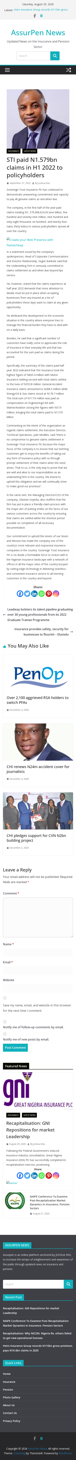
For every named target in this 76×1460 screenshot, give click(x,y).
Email (8, 962)
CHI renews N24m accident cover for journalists (38, 769)
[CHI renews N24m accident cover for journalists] (38, 726)
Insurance (13, 151)
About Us (9, 1405)
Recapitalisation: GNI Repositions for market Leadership (30, 1129)
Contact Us (10, 1413)
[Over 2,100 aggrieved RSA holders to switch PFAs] (38, 657)
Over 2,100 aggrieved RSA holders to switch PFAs (38, 700)
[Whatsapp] (41, 593)
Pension (8, 1389)
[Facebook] (20, 593)
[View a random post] (68, 70)
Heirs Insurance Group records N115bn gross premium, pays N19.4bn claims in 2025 (41, 12)
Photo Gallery (11, 1397)
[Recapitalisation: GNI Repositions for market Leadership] (38, 1090)
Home (7, 1374)
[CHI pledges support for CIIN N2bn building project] (38, 795)
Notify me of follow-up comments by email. (33, 1027)
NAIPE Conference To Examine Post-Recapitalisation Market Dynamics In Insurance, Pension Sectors (50, 1202)
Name (8, 944)
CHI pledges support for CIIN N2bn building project (36, 838)
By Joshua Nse (42, 183)
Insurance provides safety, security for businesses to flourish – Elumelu (41, 631)
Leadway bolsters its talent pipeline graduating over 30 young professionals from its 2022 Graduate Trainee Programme (40, 614)
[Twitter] (27, 593)
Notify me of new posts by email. (26, 1039)
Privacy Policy (11, 1421)
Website (8, 980)
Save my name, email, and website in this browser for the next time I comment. (37, 1008)
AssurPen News (38, 32)
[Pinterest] (49, 593)
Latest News (30, 151)
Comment (11, 893)
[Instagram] (56, 593)
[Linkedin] (34, 593)
